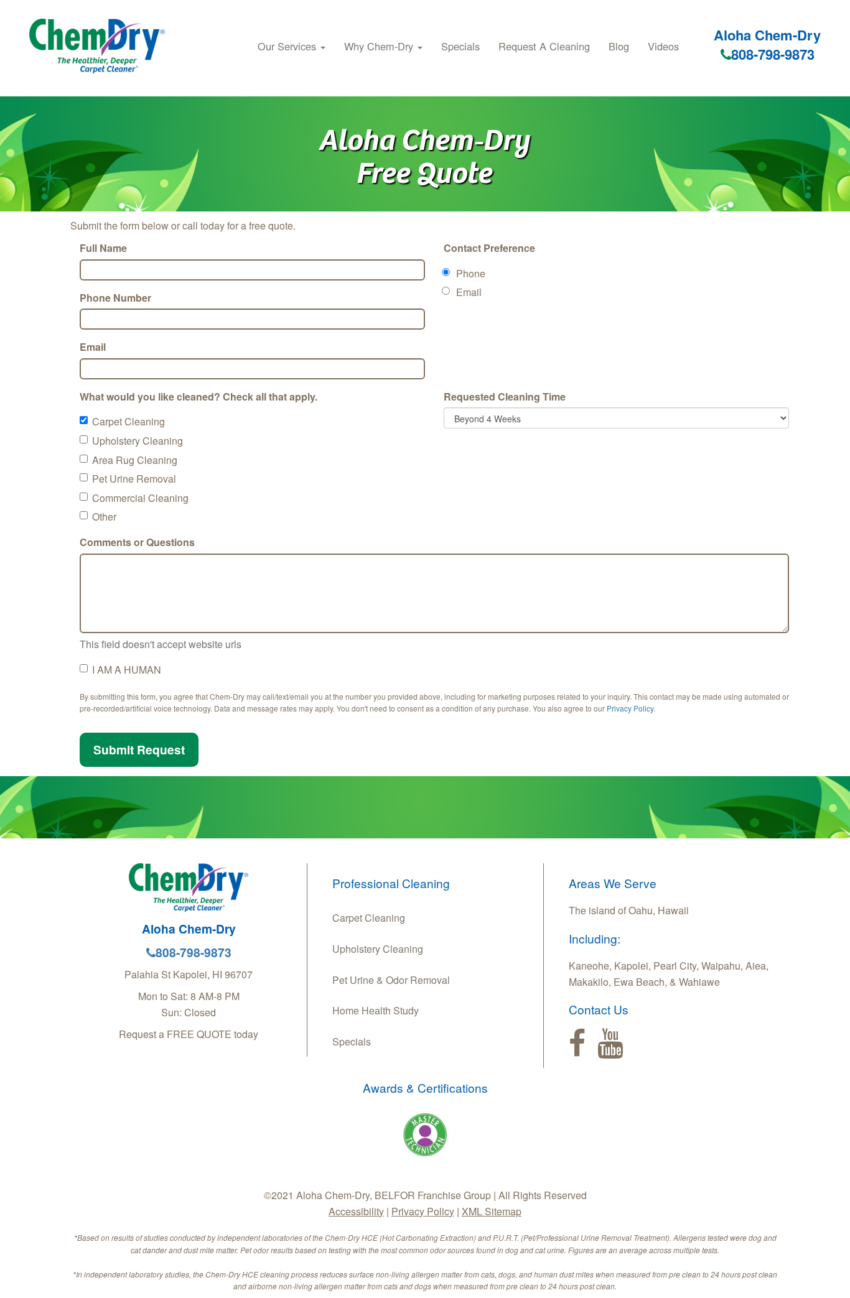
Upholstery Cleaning (137, 440)
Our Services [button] (288, 46)
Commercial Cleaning (140, 498)
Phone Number (115, 297)
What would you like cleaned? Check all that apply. (198, 396)
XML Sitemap (491, 1211)
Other (104, 516)
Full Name (103, 248)
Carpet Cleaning (128, 421)
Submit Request (139, 749)
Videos (663, 46)
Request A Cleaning (544, 46)
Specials (460, 46)
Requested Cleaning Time (505, 396)
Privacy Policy (630, 708)
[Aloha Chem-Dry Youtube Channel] (610, 1044)
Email (93, 347)
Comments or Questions (137, 542)
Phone (470, 273)
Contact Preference (489, 248)
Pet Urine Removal (134, 478)
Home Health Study (375, 1010)
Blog (619, 46)
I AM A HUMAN (126, 669)
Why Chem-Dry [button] (380, 46)
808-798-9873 (773, 54)
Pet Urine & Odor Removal (391, 980)
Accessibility (356, 1211)
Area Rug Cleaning (134, 460)
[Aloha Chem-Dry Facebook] (577, 1044)
